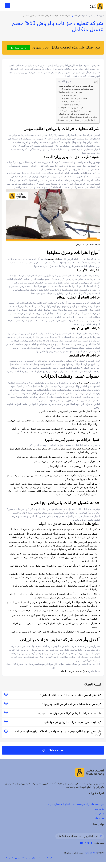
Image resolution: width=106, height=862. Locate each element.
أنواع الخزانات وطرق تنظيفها (70, 92)
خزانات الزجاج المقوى (72, 104)
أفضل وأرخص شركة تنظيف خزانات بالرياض (77, 120)
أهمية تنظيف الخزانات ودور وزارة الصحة (79, 89)
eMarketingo (90, 853)
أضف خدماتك (56, 750)
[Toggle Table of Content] (94, 82)
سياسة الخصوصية (46, 858)
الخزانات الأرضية (70, 95)
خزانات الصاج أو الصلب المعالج (75, 98)
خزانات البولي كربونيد (72, 101)
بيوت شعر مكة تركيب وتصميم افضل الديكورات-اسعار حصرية (76, 804)
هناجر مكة (99, 809)
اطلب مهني (53, 259)
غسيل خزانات (82, 382)
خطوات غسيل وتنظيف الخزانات (72, 107)
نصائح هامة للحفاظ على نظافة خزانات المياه (80, 117)
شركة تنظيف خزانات (83, 15)
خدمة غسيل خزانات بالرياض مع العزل (74, 114)
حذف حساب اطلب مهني (26, 858)
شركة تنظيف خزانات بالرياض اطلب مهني (76, 86)
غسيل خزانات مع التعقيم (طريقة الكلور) (79, 111)
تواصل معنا (20, 47)
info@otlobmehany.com (69, 836)
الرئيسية (100, 15)
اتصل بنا (9, 858)
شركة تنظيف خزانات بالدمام (74, 671)
